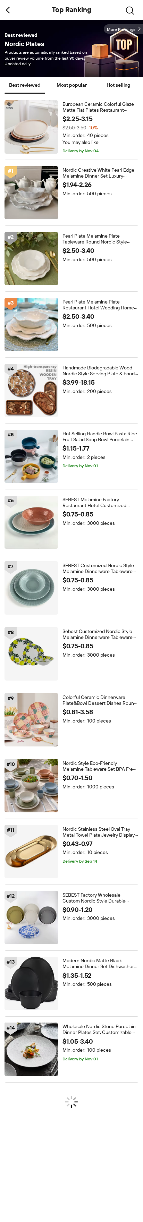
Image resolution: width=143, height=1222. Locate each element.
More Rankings (121, 29)
